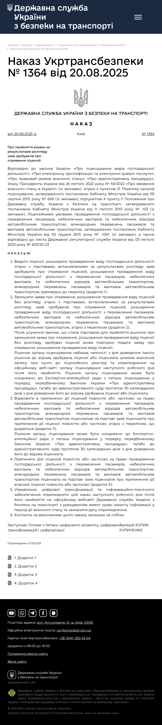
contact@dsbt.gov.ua (74, 630)
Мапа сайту (17, 661)
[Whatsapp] (22, 613)
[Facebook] (43, 613)
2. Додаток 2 (25, 566)
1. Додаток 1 (25, 558)
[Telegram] (32, 613)
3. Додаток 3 (25, 575)
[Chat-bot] (53, 613)
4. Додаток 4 (25, 583)
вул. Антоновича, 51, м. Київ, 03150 (65, 622)
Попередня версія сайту (28, 654)
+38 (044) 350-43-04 (74, 638)
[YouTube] (11, 613)
